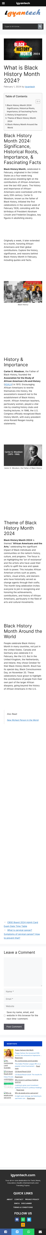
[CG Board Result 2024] (8, 1072)
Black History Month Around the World (22, 126)
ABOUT (10, 1199)
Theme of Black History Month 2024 (21, 119)
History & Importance (17, 114)
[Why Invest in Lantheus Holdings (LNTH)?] (8, 1084)
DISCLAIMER (26, 1203)
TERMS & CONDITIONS (23, 1207)
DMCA (17, 1203)
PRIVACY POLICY (32, 1199)
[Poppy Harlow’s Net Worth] (8, 1054)
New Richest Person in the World (23, 720)
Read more (19, 1058)
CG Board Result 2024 (23, 1071)
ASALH (8, 384)
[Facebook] (17, 1219)
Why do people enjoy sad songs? (26, 1093)
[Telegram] (29, 1219)
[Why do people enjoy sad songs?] (8, 1095)
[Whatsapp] (23, 1219)
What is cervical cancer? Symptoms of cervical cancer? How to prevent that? (22, 934)
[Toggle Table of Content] (36, 101)
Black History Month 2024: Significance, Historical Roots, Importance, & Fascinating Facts (22, 108)
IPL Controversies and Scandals (26, 1061)
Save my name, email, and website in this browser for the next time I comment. (22, 1015)
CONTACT (18, 1199)
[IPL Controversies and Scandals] (8, 1064)
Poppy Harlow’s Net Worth (24, 1050)
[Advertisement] (23, 230)
